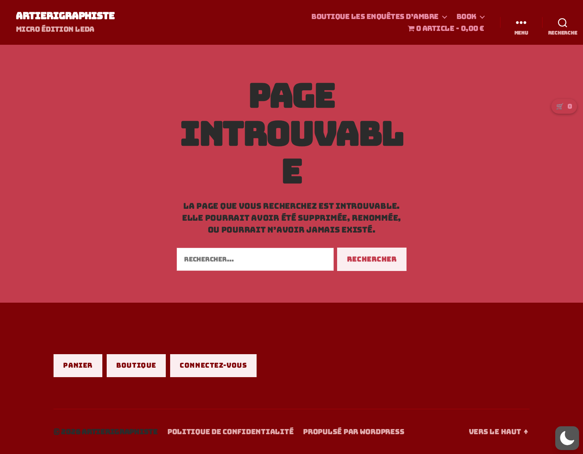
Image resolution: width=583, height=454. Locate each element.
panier (77, 365)
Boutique (136, 365)
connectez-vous (213, 365)
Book (466, 16)
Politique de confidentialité (230, 431)
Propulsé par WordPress (353, 431)
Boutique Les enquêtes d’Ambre (375, 16)
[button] (567, 438)
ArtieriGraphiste (65, 16)
